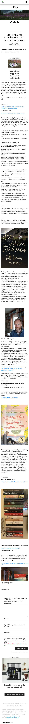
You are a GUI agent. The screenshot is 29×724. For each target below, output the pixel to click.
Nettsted (7, 632)
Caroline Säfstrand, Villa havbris (9, 397)
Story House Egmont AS (12, 717)
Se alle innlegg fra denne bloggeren (15, 694)
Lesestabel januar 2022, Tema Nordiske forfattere (14, 482)
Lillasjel (14, 7)
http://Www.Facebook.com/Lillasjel (10, 548)
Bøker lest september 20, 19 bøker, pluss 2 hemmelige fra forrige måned (12, 107)
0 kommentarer (14, 43)
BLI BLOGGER (18, 705)
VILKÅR (25, 703)
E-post (14, 625)
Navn (6, 619)
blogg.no (14, 716)
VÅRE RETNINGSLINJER (8, 703)
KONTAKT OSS (10, 705)
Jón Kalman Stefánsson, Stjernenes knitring (12, 113)
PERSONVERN (18, 703)
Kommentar (8, 603)
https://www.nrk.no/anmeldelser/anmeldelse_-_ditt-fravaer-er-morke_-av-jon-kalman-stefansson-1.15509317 (13, 368)
